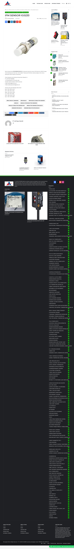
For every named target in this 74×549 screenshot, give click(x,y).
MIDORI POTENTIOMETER (54, 374)
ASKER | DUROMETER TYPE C (55, 440)
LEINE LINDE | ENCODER (54, 403)
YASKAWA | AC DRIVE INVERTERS (56, 301)
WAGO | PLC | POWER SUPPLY (55, 239)
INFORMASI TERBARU (56, 3)
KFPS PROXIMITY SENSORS (54, 394)
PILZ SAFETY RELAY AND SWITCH (56, 205)
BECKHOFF (51, 244)
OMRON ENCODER (52, 514)
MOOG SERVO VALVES (53, 338)
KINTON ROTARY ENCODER (54, 499)
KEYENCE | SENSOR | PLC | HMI (55, 213)
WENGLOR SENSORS (53, 340)
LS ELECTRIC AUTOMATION (54, 370)
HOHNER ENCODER (53, 334)
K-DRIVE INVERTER (52, 510)
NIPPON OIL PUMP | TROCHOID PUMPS (57, 257)
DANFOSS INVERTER (53, 501)
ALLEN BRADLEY (52, 405)
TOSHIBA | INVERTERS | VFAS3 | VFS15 (57, 196)
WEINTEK (51, 515)
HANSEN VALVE (52, 504)
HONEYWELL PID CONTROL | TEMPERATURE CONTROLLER (61, 307)
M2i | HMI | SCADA (53, 384)
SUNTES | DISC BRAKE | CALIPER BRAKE (57, 386)
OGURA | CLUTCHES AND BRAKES (56, 482)
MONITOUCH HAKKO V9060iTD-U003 (9, 155)
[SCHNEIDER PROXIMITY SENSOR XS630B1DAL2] (25, 160)
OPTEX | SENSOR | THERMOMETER (56, 364)
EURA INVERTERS (52, 442)
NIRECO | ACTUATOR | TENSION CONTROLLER (58, 328)
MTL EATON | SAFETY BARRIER (55, 336)
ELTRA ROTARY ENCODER (54, 312)
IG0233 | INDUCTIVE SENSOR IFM (17, 105)
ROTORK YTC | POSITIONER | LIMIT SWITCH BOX (59, 379)
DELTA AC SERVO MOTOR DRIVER (56, 253)
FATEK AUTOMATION (53, 376)
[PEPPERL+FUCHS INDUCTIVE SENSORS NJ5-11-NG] (65, 35)
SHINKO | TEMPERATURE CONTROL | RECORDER (59, 357)
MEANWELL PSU (52, 495)
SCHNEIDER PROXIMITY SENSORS (56, 368)
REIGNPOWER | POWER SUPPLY (55, 392)
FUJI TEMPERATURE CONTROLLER (56, 284)
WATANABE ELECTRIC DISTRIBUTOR (56, 366)
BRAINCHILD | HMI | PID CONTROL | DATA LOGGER (59, 446)
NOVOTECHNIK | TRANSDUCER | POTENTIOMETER (59, 225)
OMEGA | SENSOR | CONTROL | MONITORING (58, 444)
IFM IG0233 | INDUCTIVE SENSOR (37, 100)
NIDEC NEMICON (52, 493)
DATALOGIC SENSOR (53, 413)
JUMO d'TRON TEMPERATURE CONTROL (57, 419)
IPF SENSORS (52, 409)
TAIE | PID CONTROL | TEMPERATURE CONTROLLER (59, 318)
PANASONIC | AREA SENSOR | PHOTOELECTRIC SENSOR (60, 236)
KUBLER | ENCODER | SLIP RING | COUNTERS (58, 246)
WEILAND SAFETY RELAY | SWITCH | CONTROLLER (59, 437)
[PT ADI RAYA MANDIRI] (7, 3)
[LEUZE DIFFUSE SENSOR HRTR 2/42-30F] (65, 18)
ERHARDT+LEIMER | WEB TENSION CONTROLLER (59, 268)
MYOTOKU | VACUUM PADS (54, 478)
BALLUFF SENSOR (52, 209)
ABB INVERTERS (52, 303)
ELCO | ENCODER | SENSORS (55, 297)
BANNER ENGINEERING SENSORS (56, 326)
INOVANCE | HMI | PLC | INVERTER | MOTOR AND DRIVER (60, 215)
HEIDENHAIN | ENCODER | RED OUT (56, 248)
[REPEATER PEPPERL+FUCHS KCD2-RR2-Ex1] (54, 56)
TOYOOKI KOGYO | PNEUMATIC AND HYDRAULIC (59, 273)
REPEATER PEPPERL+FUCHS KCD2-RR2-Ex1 (63, 56)
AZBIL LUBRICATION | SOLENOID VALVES (57, 401)
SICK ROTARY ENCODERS (54, 259)
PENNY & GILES (52, 296)
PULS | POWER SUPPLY (54, 321)
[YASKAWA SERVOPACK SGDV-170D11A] (54, 76)
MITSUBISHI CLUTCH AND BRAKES (56, 288)
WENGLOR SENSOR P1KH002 (40, 167)
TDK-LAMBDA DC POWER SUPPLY (55, 490)
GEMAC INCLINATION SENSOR (55, 400)
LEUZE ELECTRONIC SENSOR (55, 198)
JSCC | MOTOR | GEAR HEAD (55, 294)
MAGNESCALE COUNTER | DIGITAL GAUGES (58, 458)
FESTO (50, 417)
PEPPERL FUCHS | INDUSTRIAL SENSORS (57, 200)
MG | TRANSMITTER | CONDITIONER (59, 220)
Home (7, 9)
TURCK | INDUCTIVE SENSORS (55, 372)
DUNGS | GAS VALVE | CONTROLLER (56, 459)
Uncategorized (52, 486)
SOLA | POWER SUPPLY (54, 471)
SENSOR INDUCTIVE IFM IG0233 (32, 108)
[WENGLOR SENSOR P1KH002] (40, 160)
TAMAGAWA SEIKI (52, 488)
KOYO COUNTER (52, 512)
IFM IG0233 (23, 100)
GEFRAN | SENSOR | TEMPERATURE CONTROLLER (59, 453)
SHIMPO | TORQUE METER (54, 477)
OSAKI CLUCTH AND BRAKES (55, 422)
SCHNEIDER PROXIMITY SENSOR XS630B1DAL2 (24, 168)
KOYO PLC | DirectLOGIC (54, 325)
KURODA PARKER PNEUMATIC (55, 465)
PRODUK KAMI (47, 3)
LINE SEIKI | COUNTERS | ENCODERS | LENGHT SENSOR (60, 345)
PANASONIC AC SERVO (54, 280)
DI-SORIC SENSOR (53, 480)
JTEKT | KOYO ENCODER (54, 228)
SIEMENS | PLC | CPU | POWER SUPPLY (57, 261)
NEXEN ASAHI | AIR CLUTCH (55, 449)
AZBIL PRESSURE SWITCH (54, 360)
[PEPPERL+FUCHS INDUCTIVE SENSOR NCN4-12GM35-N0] (55, 17)
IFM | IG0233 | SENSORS (12, 100)
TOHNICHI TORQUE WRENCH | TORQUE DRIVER (58, 426)
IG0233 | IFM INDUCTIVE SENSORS (29, 103)
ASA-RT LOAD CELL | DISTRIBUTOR (56, 475)
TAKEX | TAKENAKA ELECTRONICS (56, 355)
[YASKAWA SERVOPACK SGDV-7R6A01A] (54, 83)
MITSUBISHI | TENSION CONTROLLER (56, 316)
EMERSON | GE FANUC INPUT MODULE (57, 207)
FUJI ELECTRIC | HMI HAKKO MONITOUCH (57, 190)
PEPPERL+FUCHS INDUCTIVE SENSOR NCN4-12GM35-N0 (55, 23)
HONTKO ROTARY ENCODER (55, 484)
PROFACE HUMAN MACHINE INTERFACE (57, 192)
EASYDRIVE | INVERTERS (54, 332)
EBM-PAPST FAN (52, 230)
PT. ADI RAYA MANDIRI (22, 541)
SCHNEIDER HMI (52, 456)
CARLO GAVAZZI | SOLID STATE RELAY (57, 463)
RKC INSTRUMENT (53, 290)
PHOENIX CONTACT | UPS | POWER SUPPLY (58, 282)
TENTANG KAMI (40, 3)
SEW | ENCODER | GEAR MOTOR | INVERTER (58, 469)
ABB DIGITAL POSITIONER (54, 292)
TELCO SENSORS (52, 243)
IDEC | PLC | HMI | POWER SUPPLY (56, 241)
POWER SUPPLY (52, 407)
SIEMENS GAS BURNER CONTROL (56, 420)
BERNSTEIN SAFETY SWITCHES (55, 503)
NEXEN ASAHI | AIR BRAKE (54, 429)
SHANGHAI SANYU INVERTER (55, 299)
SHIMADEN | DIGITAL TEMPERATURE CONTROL (58, 352)
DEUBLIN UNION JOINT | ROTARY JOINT (57, 342)
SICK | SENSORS (52, 202)
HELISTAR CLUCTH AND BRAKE (55, 411)
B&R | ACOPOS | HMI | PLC (54, 232)
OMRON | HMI (52, 350)
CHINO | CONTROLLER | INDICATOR (56, 330)
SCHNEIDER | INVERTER (54, 263)
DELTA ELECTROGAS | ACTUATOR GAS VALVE (58, 398)
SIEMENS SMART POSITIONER (55, 433)
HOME (34, 3)
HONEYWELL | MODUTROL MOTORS (56, 218)
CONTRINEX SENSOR (53, 506)
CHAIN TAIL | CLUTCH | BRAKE (55, 277)
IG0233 (16, 103)
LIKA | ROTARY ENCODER (54, 265)
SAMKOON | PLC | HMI (53, 451)
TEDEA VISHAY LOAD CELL (54, 431)
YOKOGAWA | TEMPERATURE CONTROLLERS (58, 314)
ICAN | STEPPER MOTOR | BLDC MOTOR (57, 435)
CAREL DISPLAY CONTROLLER (55, 461)
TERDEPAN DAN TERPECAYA (44, 541)
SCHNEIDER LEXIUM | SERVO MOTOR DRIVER (58, 305)
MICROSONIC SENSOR (53, 415)
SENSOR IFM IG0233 (17, 108)
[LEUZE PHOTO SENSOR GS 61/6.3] (55, 35)
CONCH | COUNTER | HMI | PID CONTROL (57, 362)
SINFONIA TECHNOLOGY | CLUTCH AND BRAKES (59, 250)
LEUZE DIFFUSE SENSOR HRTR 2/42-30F (64, 26)
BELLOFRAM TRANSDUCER (54, 424)
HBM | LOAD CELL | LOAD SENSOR (56, 467)
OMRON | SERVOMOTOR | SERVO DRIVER (57, 286)
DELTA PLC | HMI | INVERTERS (55, 255)
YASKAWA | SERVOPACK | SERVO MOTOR (57, 211)
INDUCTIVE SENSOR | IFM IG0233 (35, 105)
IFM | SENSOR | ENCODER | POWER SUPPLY (22, 9)
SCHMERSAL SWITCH (53, 497)
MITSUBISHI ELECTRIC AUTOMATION (56, 204)
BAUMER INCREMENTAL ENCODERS (56, 267)
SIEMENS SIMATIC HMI (53, 223)
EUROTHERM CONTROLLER (54, 388)
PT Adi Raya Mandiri (10, 18)
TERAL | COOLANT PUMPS (54, 390)
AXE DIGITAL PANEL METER (57, 323)
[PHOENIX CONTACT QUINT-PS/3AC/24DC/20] (54, 63)
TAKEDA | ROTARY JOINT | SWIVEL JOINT (57, 508)
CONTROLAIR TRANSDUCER (54, 272)
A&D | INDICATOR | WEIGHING (55, 473)
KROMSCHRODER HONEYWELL (55, 278)
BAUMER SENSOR (52, 234)
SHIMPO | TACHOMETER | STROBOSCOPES (57, 396)
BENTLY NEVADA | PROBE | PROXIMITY (57, 310)
